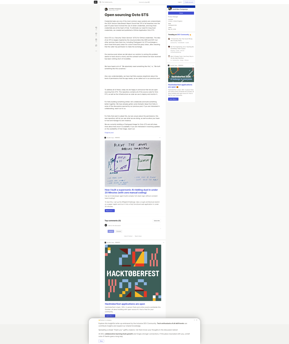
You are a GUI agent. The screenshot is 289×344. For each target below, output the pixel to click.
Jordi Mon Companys (115, 8)
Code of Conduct (128, 236)
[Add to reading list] (96, 40)
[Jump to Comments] (96, 34)
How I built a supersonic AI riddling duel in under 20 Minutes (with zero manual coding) (131, 191)
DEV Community (183, 34)
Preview (119, 231)
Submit (111, 231)
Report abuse (138, 236)
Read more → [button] (109, 210)
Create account (189, 2)
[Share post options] (96, 50)
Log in (180, 2)
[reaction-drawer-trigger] (96, 28)
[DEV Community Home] (96, 2)
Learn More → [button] (110, 316)
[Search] (100, 2)
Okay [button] (101, 341)
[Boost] (96, 45)
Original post (109, 133)
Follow (181, 13)
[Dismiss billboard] (197, 320)
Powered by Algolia (143, 2)
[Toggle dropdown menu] (160, 137)
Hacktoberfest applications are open (125, 304)
